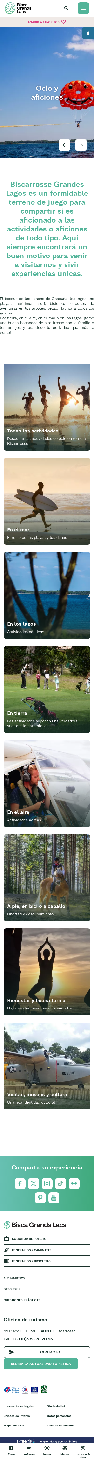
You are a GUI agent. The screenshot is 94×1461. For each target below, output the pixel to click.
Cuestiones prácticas (22, 1300)
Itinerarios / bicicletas (31, 1261)
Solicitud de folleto (29, 1239)
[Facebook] (20, 1183)
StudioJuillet (56, 1406)
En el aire (18, 812)
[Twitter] (33, 1183)
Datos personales (59, 1416)
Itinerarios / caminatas (31, 1250)
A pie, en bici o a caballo (36, 906)
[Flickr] (74, 1183)
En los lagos (21, 624)
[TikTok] (60, 1183)
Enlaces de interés (17, 1416)
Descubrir (12, 1289)
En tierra (17, 713)
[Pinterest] (40, 1197)
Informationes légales (19, 1406)
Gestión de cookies (60, 1425)
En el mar (18, 530)
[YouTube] (53, 1197)
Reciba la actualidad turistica (41, 1364)
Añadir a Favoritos (47, 22)
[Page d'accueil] (18, 8)
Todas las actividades (33, 431)
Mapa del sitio (14, 1425)
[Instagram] (47, 1183)
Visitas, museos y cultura (37, 1094)
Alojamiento (14, 1278)
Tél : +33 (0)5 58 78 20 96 (28, 1338)
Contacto (50, 1352)
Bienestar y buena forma (36, 1000)
